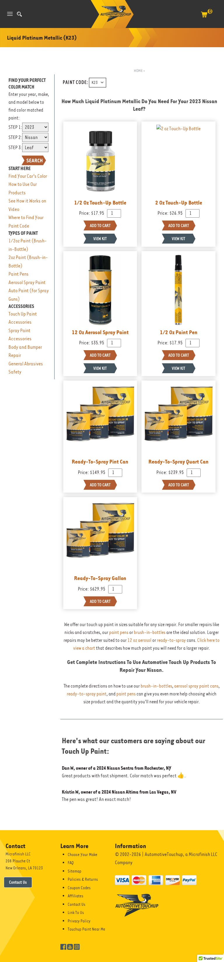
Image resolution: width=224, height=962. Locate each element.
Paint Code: (75, 82)
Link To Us (76, 912)
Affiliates (75, 896)
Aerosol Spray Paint (27, 282)
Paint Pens (18, 274)
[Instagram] (77, 946)
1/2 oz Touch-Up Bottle (100, 202)
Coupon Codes (79, 887)
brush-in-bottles (149, 632)
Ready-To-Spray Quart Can (178, 461)
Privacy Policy (79, 921)
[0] (204, 17)
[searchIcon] (19, 14)
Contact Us (18, 882)
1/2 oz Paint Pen (178, 332)
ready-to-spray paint (86, 694)
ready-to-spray (171, 640)
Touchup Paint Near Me (86, 929)
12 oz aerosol (139, 640)
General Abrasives (25, 364)
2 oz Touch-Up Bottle (178, 202)
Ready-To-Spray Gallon (100, 578)
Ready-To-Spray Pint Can (100, 461)
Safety (14, 372)
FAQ (71, 862)
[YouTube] (70, 946)
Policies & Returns (83, 879)
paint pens (118, 632)
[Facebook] (63, 946)
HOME (138, 70)
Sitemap (74, 871)
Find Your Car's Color (27, 176)
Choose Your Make (82, 854)
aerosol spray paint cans (196, 686)
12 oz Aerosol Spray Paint (100, 332)
